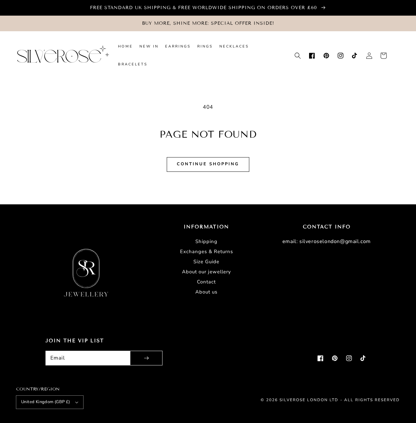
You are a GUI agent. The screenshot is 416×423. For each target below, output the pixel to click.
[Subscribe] (146, 358)
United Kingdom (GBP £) (45, 402)
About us (206, 292)
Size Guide (206, 261)
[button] (298, 55)
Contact (206, 282)
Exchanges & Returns (206, 251)
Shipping (206, 241)
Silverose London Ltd (309, 400)
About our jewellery (206, 271)
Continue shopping (208, 164)
